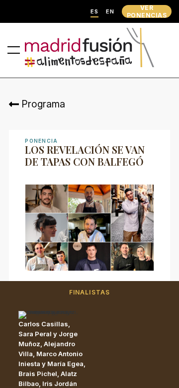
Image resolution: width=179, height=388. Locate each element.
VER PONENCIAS (147, 11)
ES (94, 11)
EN (110, 11)
